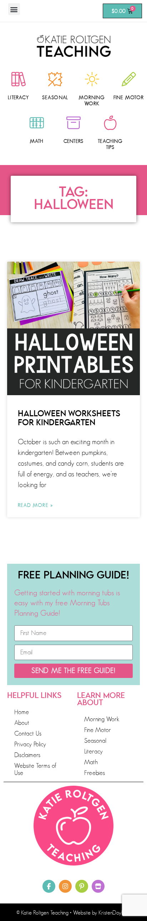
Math (37, 141)
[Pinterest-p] (81, 886)
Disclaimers (27, 754)
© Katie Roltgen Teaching (42, 913)
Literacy (18, 97)
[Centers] (73, 123)
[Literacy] (18, 79)
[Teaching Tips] (110, 123)
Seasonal (55, 97)
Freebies (94, 772)
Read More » (35, 505)
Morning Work (92, 100)
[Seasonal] (55, 79)
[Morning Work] (92, 79)
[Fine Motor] (129, 79)
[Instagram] (65, 886)
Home (21, 712)
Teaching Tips (110, 144)
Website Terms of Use (35, 769)
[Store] (98, 886)
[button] (14, 9)
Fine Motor (128, 97)
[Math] (37, 123)
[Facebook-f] (48, 886)
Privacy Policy (30, 744)
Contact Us (27, 733)
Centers (73, 141)
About (21, 722)
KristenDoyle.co (114, 913)
